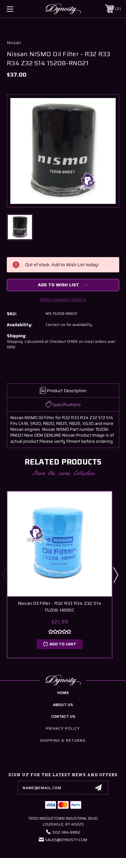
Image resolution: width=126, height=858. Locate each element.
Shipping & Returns (63, 740)
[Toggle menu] (18, 9)
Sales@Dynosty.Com (66, 840)
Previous (4, 574)
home (63, 693)
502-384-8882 (66, 832)
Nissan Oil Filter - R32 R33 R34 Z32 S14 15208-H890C (60, 607)
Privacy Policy (63, 728)
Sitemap (97, 852)
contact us (63, 716)
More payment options (63, 299)
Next (115, 574)
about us (63, 705)
